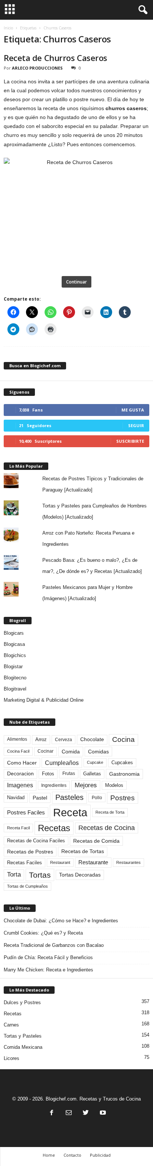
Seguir (136, 425)
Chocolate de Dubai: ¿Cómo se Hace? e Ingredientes (61, 920)
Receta (70, 812)
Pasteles (69, 797)
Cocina (123, 739)
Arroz (41, 739)
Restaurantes (128, 862)
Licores (11, 1058)
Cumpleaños (62, 762)
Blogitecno (15, 677)
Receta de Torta (109, 812)
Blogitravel (15, 689)
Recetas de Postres (30, 852)
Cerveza (63, 739)
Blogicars (14, 633)
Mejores (86, 785)
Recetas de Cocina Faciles (36, 840)
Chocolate (92, 739)
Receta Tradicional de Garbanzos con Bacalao (54, 945)
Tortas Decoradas (80, 875)
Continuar (76, 282)
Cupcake (95, 762)
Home (49, 1155)
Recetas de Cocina (106, 828)
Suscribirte (130, 441)
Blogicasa (14, 644)
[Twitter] (85, 1113)
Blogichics (15, 655)
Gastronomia (124, 774)
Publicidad (100, 1155)
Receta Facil (18, 828)
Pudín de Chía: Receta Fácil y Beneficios (48, 957)
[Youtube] (102, 1113)
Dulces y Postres (22, 1002)
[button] (141, 10)
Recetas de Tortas (82, 851)
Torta (14, 874)
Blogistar (13, 666)
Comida (71, 752)
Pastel (40, 798)
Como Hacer (22, 763)
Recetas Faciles (24, 862)
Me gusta (132, 410)
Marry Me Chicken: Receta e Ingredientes (48, 970)
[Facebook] (51, 1113)
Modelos (114, 785)
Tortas (40, 875)
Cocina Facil (18, 751)
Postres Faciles (26, 812)
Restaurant (60, 862)
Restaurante (93, 862)
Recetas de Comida (96, 841)
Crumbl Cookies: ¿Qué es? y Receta (43, 933)
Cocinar (45, 751)
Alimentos (17, 739)
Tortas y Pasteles (23, 1036)
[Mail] (68, 1113)
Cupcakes (122, 762)
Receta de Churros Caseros (55, 57)
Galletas (92, 773)
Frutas (68, 773)
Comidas (98, 752)
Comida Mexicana (23, 1047)
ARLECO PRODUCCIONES (37, 68)
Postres (122, 798)
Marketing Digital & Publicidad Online (44, 700)
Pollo (97, 797)
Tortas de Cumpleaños (27, 886)
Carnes (11, 1025)
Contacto (72, 1155)
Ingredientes (53, 785)
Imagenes (20, 785)
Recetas (54, 828)
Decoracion (20, 773)
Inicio (8, 28)
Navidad (16, 797)
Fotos (48, 773)
